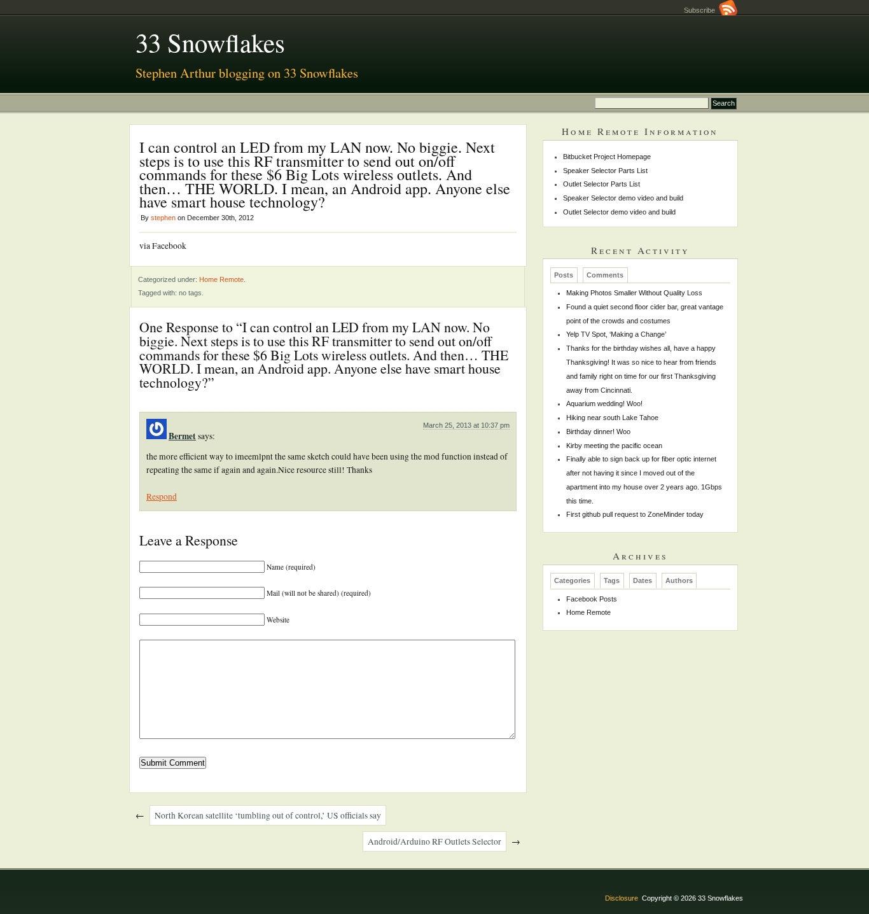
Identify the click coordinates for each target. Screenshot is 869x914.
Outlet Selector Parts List (601, 184)
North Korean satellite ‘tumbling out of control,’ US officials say (268, 815)
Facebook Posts (591, 599)
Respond (161, 496)
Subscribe (701, 10)
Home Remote (221, 279)
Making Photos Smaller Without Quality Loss (634, 293)
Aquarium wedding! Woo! (604, 403)
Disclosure (621, 898)
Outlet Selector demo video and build (619, 212)
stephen (163, 217)
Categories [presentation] (572, 581)
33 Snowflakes (210, 42)
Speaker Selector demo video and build (623, 198)
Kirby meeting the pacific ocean (614, 445)
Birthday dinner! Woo (598, 431)
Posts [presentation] (563, 275)
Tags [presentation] (612, 581)
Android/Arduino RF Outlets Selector (434, 841)
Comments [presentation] (605, 275)
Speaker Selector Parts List (605, 170)
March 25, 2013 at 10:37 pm (466, 425)
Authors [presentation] (679, 581)
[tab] (564, 275)
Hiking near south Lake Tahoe (612, 417)
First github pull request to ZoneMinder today (635, 514)
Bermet (182, 436)
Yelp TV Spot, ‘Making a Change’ (616, 334)
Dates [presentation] (642, 581)
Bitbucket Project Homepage (607, 156)
